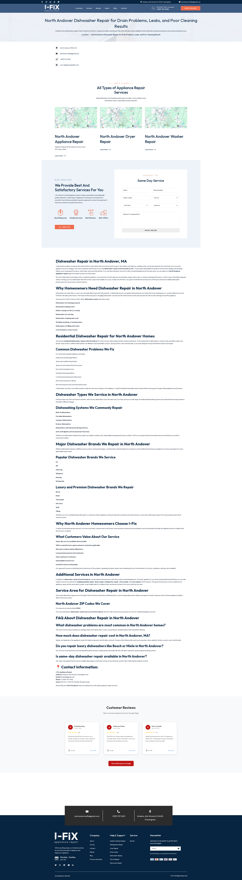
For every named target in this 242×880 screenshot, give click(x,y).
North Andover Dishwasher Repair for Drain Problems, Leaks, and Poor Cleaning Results (125, 35)
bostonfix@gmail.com (67, 677)
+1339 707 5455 (163, 9)
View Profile (93, 750)
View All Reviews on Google (121, 763)
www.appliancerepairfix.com (69, 65)
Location (85, 35)
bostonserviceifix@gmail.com (69, 54)
